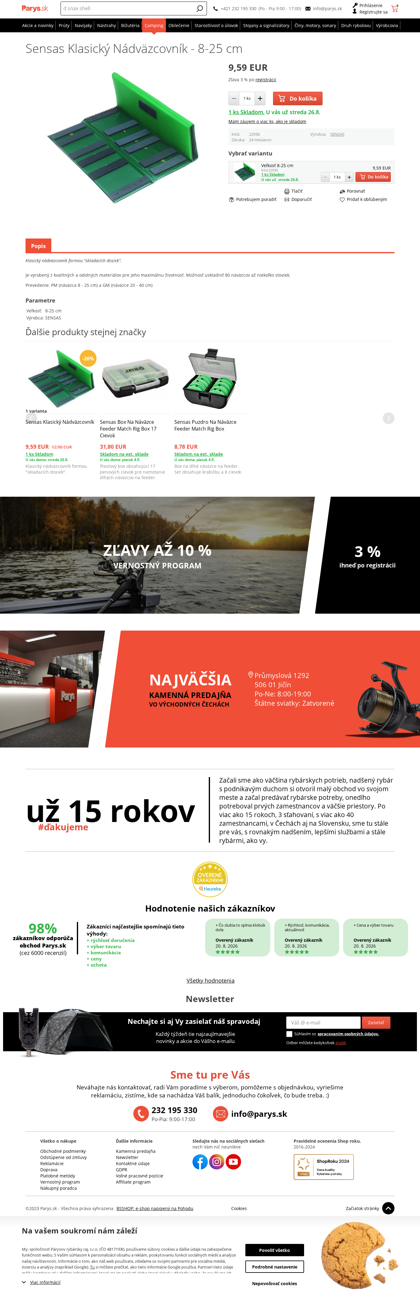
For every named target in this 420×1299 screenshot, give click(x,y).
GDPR (121, 1170)
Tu (92, 1267)
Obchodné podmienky (63, 1151)
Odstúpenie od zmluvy (63, 1157)
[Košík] (395, 8)
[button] (199, 8)
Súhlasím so (305, 1033)
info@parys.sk (327, 8)
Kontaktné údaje (133, 1163)
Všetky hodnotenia (211, 980)
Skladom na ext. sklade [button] (124, 454)
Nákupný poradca (58, 1188)
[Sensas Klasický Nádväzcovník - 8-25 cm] (245, 179)
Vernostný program (60, 1182)
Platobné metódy (57, 1176)
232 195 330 (174, 1110)
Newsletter (127, 1157)
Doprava (48, 1170)
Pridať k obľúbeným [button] (367, 199)
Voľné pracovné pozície (139, 1176)
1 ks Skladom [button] (245, 112)
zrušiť (340, 1042)
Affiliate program (133, 1182)
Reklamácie (52, 1163)
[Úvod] (35, 8)
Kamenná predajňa (136, 1151)
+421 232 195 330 (238, 8)
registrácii (266, 79)
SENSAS (337, 134)
